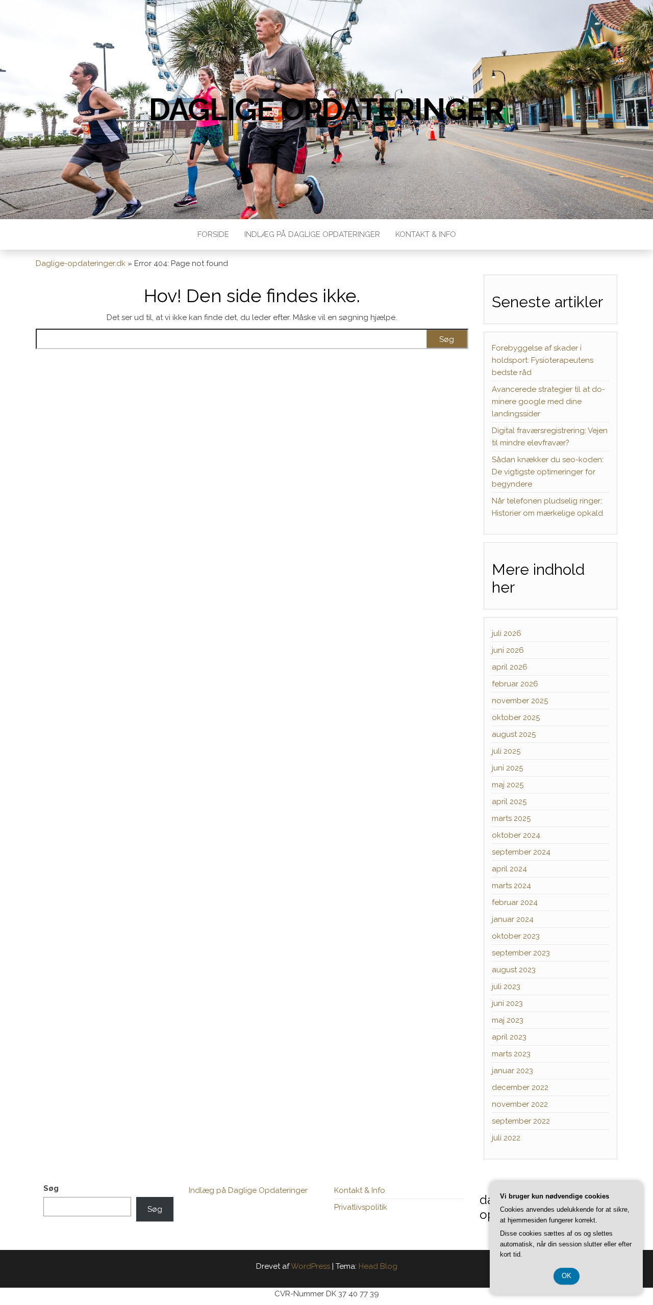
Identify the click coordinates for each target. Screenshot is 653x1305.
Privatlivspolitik (360, 1207)
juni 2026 (508, 650)
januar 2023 (512, 1070)
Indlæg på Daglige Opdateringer (312, 234)
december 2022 (520, 1087)
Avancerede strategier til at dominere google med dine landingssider (548, 401)
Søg (51, 1188)
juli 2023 (506, 986)
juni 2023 (507, 1003)
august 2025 (514, 734)
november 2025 (520, 700)
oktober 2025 (516, 717)
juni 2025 (507, 768)
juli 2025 (506, 751)
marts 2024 (511, 885)
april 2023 (509, 1037)
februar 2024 (515, 902)
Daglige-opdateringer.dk (80, 263)
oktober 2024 (516, 835)
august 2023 (514, 969)
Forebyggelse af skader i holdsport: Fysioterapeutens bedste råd (542, 360)
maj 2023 (507, 1020)
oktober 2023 (516, 936)
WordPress (310, 1266)
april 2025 (509, 801)
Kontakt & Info (425, 234)
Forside (213, 234)
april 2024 (509, 868)
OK (566, 1276)
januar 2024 (513, 919)
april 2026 (510, 667)
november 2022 (520, 1104)
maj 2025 (507, 784)
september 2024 (521, 852)
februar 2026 (515, 683)
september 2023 (521, 952)
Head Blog (378, 1266)
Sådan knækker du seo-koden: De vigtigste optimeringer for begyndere (548, 472)
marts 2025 (511, 818)
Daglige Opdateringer (326, 109)
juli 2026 (506, 633)
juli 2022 (506, 1137)
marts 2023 (511, 1053)
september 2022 (521, 1121)
